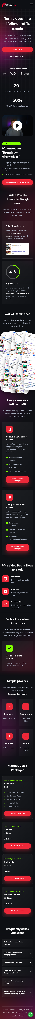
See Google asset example (17, 547)
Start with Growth (17, 846)
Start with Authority (17, 878)
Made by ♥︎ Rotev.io (17, 1016)
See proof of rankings (17, 56)
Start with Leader (17, 911)
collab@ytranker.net (25, 1010)
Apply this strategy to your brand (17, 182)
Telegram (19, 1013)
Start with (17, 813)
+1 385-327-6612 (8, 1013)
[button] (32, 4)
